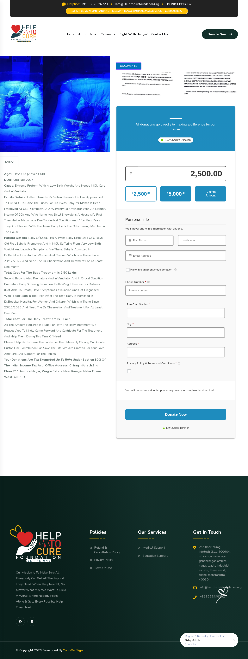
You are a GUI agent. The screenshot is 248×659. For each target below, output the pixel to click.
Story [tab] (9, 162)
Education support (155, 556)
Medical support (154, 547)
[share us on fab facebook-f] (20, 621)
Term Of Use (103, 568)
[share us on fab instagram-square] (32, 621)
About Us (85, 34)
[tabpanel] (55, 275)
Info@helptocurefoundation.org (221, 587)
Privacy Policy (103, 560)
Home (69, 34)
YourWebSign (73, 650)
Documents (128, 66)
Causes (106, 34)
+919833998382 (212, 596)
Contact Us (159, 34)
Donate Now (217, 34)
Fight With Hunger (133, 34)
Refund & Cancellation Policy (107, 549)
